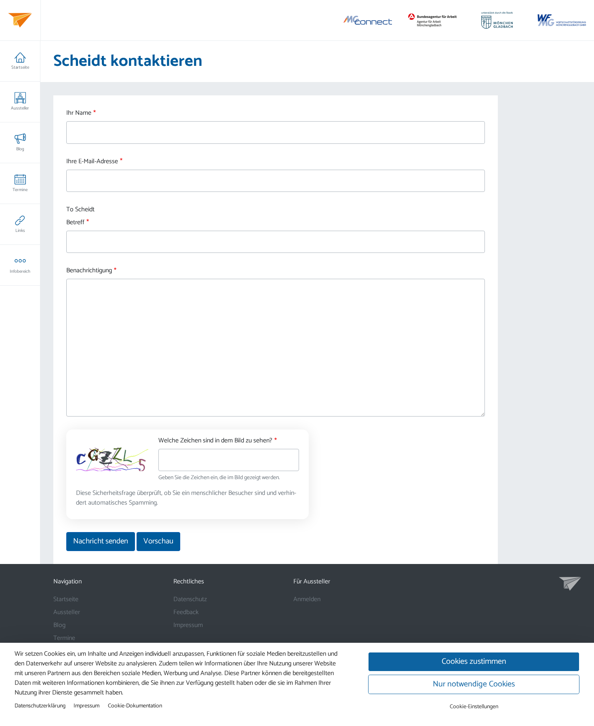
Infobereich (20, 271)
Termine (20, 190)
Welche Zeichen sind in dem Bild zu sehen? (215, 441)
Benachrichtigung (89, 271)
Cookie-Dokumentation (135, 705)
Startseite (20, 67)
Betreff (75, 222)
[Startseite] (20, 20)
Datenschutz (190, 599)
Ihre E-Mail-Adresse (92, 161)
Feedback (186, 612)
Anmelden (306, 599)
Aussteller (20, 108)
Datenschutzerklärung (40, 705)
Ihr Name (78, 113)
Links (20, 230)
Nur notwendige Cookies (474, 684)
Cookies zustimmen (474, 661)
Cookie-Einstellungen (474, 706)
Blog (20, 149)
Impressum (188, 625)
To (70, 210)
